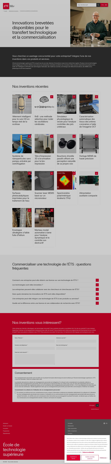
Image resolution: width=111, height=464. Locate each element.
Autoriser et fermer (73, 457)
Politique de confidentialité (88, 452)
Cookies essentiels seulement (89, 457)
